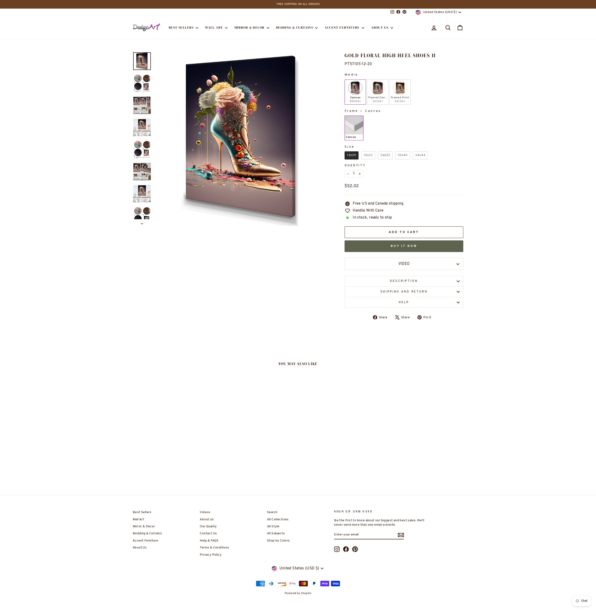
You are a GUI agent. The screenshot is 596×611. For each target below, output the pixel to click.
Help (404, 302)
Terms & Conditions (214, 548)
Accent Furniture (343, 27)
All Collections (278, 519)
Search (272, 512)
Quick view (172, 452)
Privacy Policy (210, 555)
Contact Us (208, 533)
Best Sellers (182, 27)
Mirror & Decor (250, 27)
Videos (205, 512)
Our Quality (208, 526)
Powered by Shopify (298, 593)
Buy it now (404, 246)
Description (404, 281)
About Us (380, 27)
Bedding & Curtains (295, 27)
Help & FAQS (209, 541)
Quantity (355, 165)
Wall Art (214, 27)
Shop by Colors (278, 541)
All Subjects (276, 533)
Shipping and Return (404, 292)
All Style (273, 526)
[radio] (355, 92)
